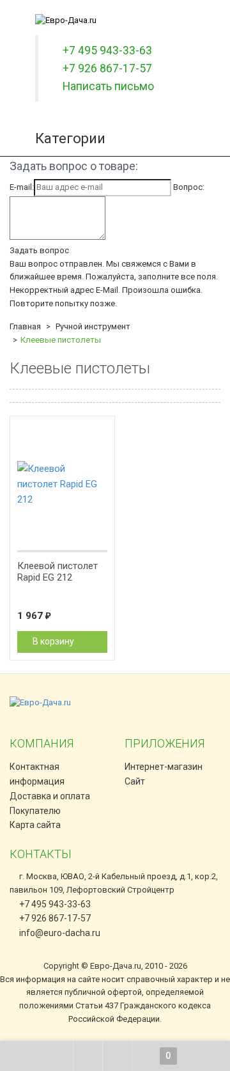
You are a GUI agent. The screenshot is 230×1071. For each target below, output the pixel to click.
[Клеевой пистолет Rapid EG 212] (62, 484)
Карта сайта (35, 825)
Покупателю (35, 811)
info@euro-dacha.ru (59, 933)
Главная (25, 326)
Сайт (135, 781)
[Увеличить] (98, 430)
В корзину (54, 641)
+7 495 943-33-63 (54, 904)
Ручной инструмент (93, 326)
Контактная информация (37, 774)
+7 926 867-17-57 (54, 918)
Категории (70, 138)
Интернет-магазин (164, 767)
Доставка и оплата (50, 796)
